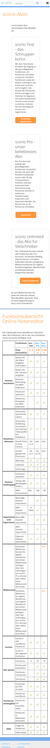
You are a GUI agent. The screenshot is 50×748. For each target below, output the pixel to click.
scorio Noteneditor (24, 744)
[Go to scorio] (6, 3)
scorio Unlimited (30, 280)
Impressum (5, 744)
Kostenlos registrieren (25, 120)
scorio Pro (26, 215)
